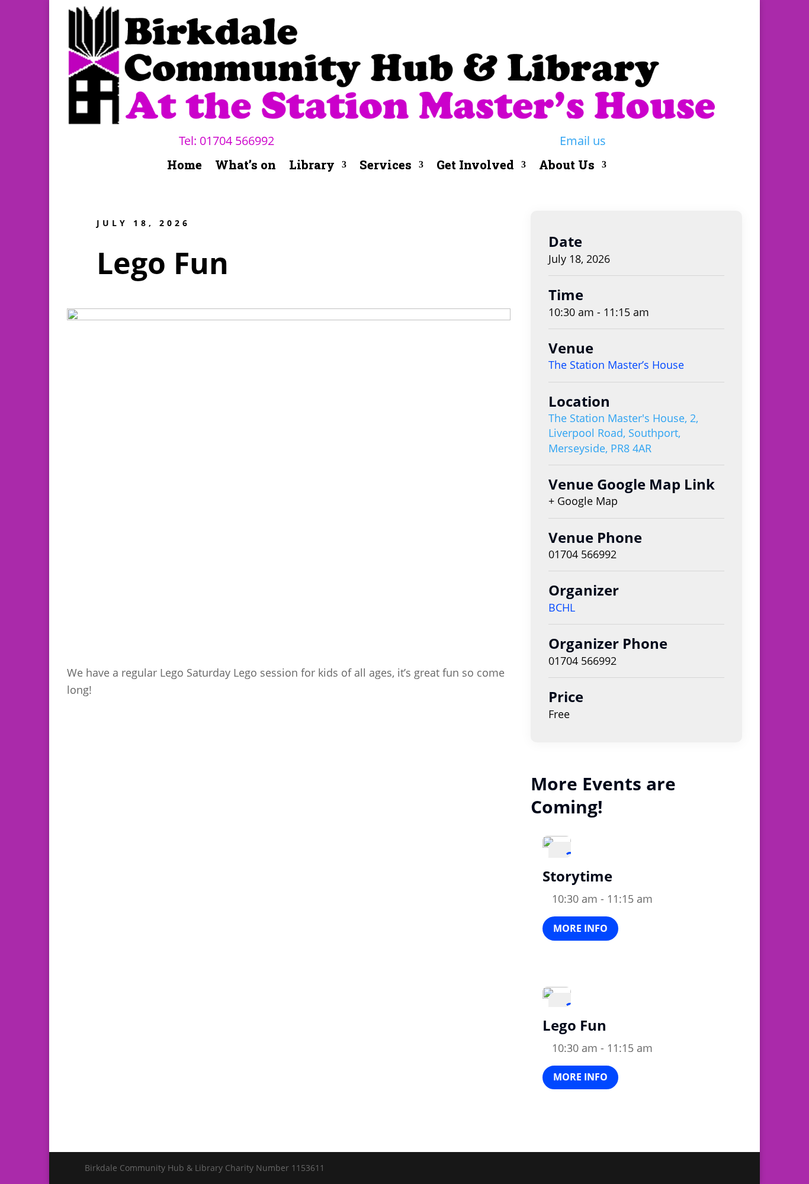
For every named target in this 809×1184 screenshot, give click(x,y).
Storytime (577, 876)
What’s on (245, 166)
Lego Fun (574, 1025)
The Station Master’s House (616, 365)
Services (385, 166)
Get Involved (475, 166)
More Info (580, 928)
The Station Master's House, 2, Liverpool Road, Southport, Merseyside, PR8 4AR (623, 433)
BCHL (561, 607)
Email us (583, 141)
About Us (567, 166)
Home (184, 166)
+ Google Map (583, 501)
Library (312, 166)
